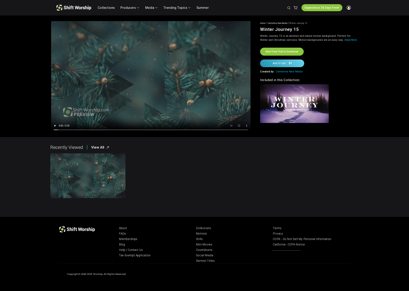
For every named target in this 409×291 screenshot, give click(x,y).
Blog (122, 244)
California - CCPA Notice (289, 244)
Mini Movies (204, 244)
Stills (199, 239)
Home (263, 23)
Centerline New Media (277, 23)
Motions (201, 233)
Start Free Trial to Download (282, 51)
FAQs (122, 233)
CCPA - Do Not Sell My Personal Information (302, 239)
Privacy (278, 233)
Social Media (204, 255)
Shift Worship (95, 274)
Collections (203, 228)
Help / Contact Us (131, 250)
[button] (288, 7)
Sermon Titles (205, 260)
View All (97, 147)
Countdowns (204, 250)
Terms (277, 228)
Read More (351, 39)
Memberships (128, 239)
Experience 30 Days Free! (322, 7)
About (123, 228)
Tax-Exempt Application (134, 255)
